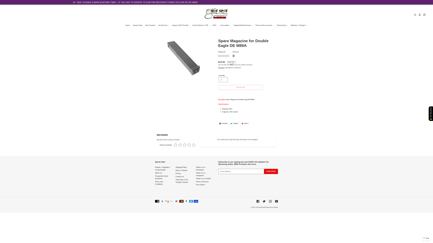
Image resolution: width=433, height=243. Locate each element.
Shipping (221, 68)
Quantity (222, 75)
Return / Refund (181, 170)
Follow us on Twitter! (203, 178)
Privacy (178, 173)
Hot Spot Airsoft (260, 207)
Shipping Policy (181, 167)
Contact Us (180, 177)
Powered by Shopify (272, 207)
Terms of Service (202, 182)
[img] (223, 56)
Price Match (200, 185)
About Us (158, 173)
